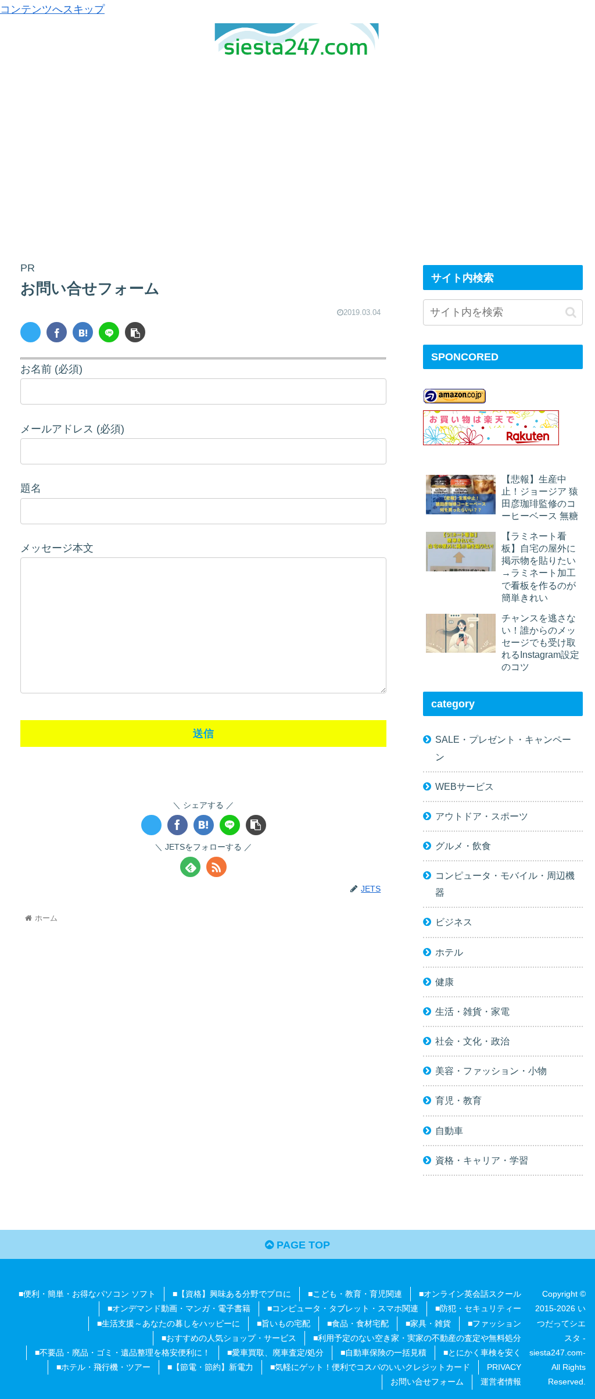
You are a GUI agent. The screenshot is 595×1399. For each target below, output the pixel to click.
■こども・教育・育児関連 (355, 1293)
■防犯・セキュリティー (478, 1308)
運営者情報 (501, 1381)
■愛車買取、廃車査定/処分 (275, 1352)
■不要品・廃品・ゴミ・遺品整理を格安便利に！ (122, 1352)
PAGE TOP (302, 1245)
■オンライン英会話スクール (470, 1293)
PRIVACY (504, 1367)
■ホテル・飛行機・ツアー (103, 1367)
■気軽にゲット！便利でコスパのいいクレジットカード (370, 1367)
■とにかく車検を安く (482, 1352)
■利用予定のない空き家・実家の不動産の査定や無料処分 (417, 1338)
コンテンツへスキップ (52, 9)
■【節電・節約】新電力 (210, 1367)
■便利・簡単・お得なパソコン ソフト (87, 1293)
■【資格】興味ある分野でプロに (232, 1293)
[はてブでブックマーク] (83, 332)
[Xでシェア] (30, 332)
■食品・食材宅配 (358, 1323)
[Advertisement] (297, 151)
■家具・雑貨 (428, 1323)
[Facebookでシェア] (56, 332)
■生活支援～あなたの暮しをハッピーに (168, 1323)
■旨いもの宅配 (283, 1323)
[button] (135, 332)
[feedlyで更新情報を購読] (190, 867)
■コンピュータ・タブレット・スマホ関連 (342, 1308)
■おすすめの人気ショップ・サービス (229, 1338)
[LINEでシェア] (109, 332)
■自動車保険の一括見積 (383, 1352)
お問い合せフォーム (427, 1381)
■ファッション (494, 1323)
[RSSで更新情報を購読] (216, 867)
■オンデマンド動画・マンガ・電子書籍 (178, 1308)
